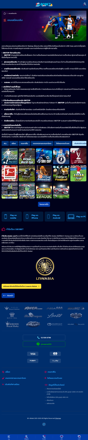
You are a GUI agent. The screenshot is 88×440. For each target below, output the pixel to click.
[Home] (44, 4)
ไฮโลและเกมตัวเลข (62, 143)
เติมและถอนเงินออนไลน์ (54, 389)
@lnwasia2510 (46, 344)
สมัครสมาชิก (51, 403)
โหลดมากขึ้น (44, 204)
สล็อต (14, 143)
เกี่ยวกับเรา (50, 400)
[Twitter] (44, 424)
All (5, 143)
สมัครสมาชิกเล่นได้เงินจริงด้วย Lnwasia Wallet (20, 286)
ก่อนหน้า (10, 295)
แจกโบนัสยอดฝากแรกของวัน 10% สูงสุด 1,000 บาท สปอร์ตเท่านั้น (65, 393)
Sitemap (58, 418)
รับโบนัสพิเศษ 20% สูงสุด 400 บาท (57, 397)
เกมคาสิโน (24, 143)
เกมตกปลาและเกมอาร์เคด (42, 143)
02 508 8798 (46, 337)
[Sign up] (84, 4)
